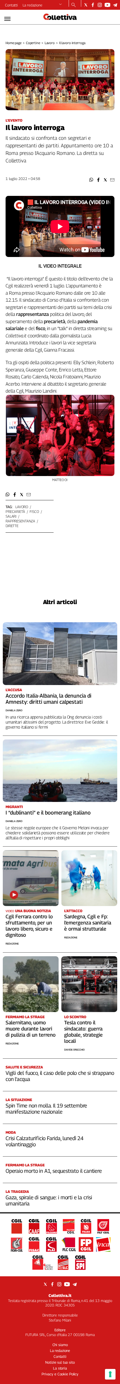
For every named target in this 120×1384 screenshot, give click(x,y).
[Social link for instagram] (100, 5)
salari (11, 516)
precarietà (15, 511)
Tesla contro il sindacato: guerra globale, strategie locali (83, 1032)
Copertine (33, 43)
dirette (12, 525)
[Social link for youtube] (107, 5)
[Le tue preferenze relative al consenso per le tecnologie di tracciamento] (110, 1374)
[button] (91, 180)
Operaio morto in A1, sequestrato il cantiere (54, 1171)
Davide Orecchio (74, 1049)
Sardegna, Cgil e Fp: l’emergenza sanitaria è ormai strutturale (87, 923)
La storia (60, 1368)
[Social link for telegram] (115, 5)
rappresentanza (20, 521)
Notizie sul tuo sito (60, 1362)
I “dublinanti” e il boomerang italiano (48, 812)
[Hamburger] (7, 19)
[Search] (73, 5)
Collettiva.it (60, 1295)
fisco (34, 511)
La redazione (32, 5)
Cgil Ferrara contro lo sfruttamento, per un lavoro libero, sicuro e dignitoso (29, 926)
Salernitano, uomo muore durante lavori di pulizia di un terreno (31, 1029)
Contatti (11, 5)
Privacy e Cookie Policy (60, 1374)
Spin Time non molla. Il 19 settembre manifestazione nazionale (46, 1108)
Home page (13, 43)
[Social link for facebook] (93, 5)
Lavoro (50, 43)
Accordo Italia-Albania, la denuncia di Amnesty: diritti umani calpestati (48, 699)
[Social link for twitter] (86, 5)
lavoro (21, 506)
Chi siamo (60, 1344)
